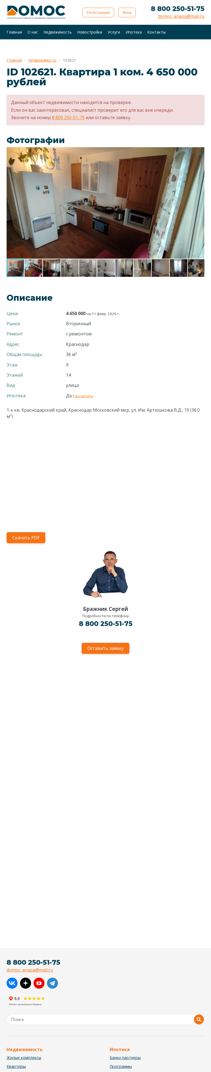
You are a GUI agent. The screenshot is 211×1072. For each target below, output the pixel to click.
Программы (121, 1066)
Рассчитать (83, 395)
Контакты (156, 32)
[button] (199, 152)
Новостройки (89, 32)
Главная (14, 32)
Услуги (114, 32)
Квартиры (16, 1066)
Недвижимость (57, 32)
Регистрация (98, 12)
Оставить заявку (105, 648)
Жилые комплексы (24, 1057)
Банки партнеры (125, 1057)
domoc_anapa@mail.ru (181, 16)
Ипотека (134, 32)
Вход (127, 12)
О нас (32, 32)
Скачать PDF (26, 538)
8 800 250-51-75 (177, 9)
